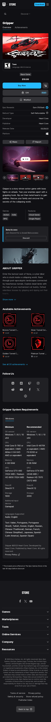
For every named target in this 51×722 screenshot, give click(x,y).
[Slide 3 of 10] (38, 178)
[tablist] (25, 418)
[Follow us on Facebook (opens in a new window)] (29, 390)
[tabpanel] (25, 464)
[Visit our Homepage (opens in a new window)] (25, 396)
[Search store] (5, 13)
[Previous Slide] (4, 178)
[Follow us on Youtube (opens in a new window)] (21, 390)
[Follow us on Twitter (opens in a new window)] (38, 390)
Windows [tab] (9, 418)
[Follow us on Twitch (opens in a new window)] (29, 383)
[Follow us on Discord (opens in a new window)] (21, 383)
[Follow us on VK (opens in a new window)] (13, 383)
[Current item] (12, 178)
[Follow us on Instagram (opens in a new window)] (38, 383)
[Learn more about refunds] (47, 113)
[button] (26, 299)
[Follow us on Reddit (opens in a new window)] (13, 390)
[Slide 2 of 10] (25, 178)
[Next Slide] (46, 178)
